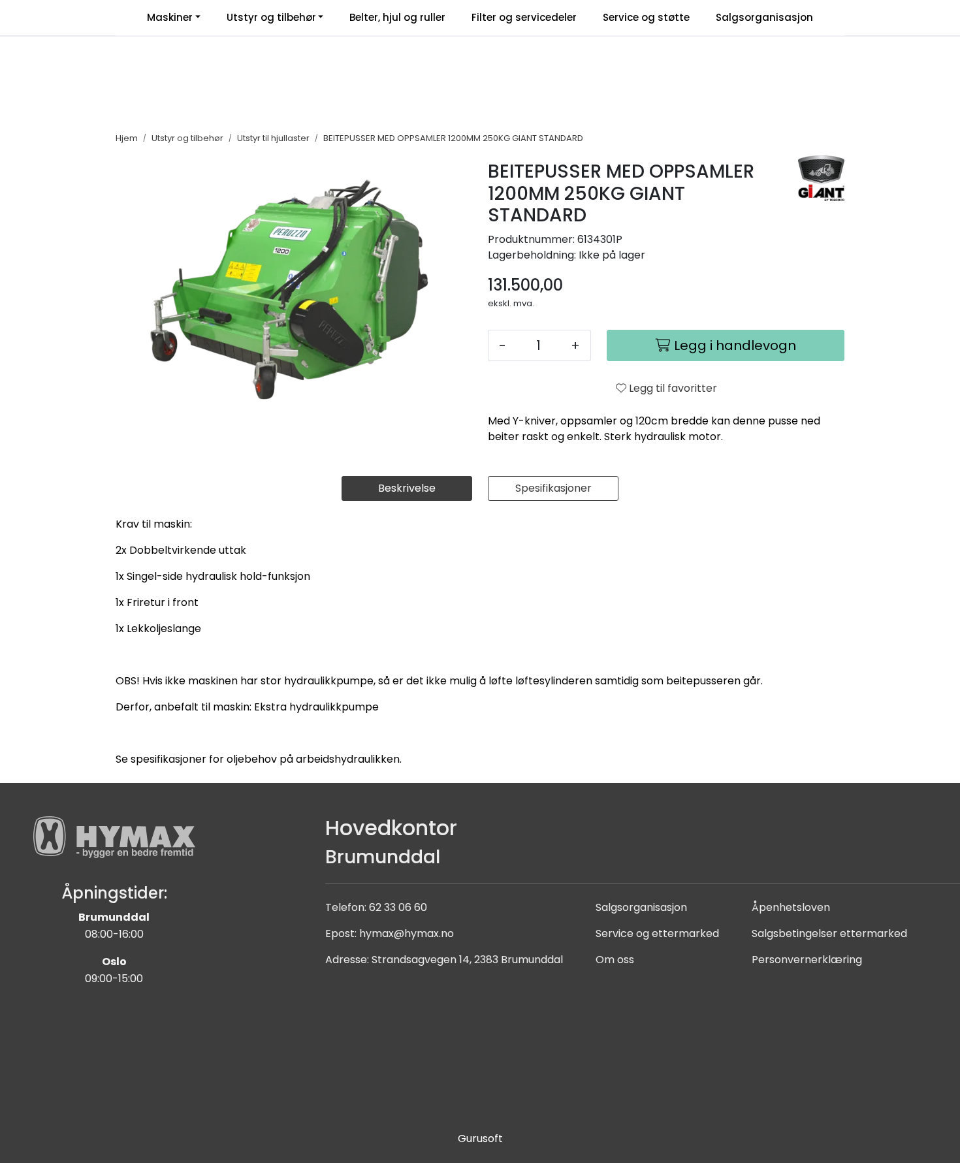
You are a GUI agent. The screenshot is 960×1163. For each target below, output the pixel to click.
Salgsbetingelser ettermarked (829, 933)
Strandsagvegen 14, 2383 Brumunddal (467, 959)
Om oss (615, 959)
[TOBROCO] (821, 178)
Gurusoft (480, 1138)
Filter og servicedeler (524, 17)
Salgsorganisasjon (764, 17)
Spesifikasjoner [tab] (553, 488)
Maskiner (170, 17)
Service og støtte (646, 17)
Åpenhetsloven (791, 907)
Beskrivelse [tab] (407, 488)
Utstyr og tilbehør (271, 17)
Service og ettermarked (657, 933)
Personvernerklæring (807, 959)
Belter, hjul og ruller (397, 17)
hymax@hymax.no (406, 933)
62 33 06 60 (398, 907)
